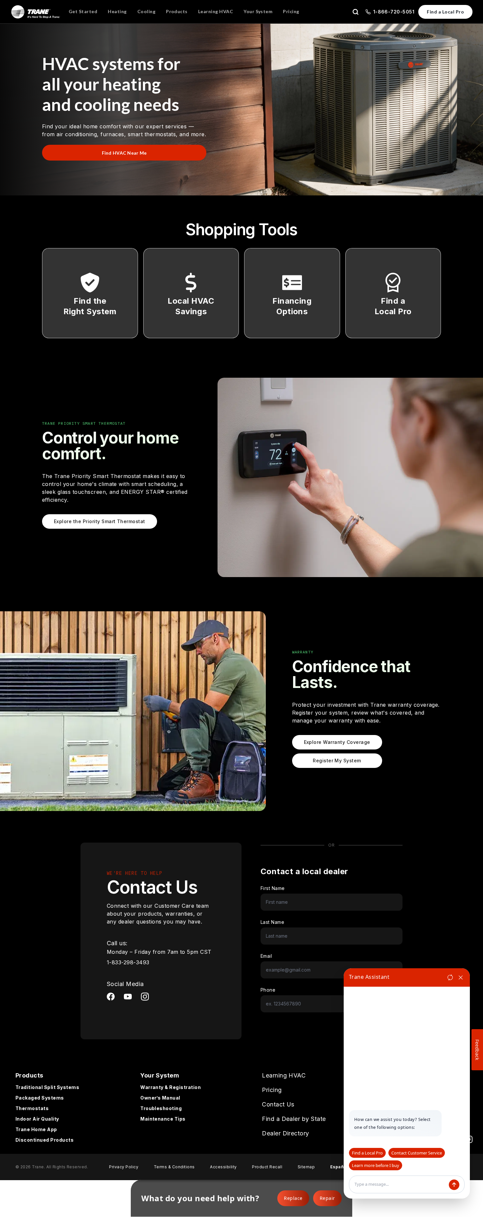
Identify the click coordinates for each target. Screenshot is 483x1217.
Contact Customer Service (416, 1153)
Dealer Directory (285, 1133)
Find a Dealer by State (294, 1118)
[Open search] (355, 12)
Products (29, 1075)
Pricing (272, 1089)
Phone (268, 990)
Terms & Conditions (174, 1166)
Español (339, 1166)
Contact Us (278, 1104)
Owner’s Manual (160, 1098)
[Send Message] (454, 1184)
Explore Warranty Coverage (337, 742)
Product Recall (267, 1166)
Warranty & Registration (170, 1087)
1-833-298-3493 (128, 962)
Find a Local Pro (445, 11)
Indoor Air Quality (37, 1119)
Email (266, 956)
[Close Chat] (460, 977)
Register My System (337, 760)
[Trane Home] (36, 11)
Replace (293, 1198)
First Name (273, 888)
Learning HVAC (284, 1075)
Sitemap (306, 1166)
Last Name (272, 922)
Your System (159, 1075)
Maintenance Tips (163, 1119)
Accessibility (223, 1166)
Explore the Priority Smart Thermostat (99, 521)
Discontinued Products (44, 1140)
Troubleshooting (161, 1108)
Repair (327, 1198)
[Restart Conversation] (450, 977)
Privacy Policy (123, 1166)
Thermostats (32, 1108)
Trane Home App (36, 1129)
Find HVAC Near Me (124, 153)
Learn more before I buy (375, 1165)
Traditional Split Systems (47, 1087)
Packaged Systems (39, 1098)
